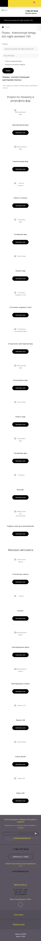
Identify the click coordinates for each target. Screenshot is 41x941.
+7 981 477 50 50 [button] (20, 849)
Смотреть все (20, 133)
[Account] (16, 3)
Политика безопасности (22, 838)
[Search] (37, 20)
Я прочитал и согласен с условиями (21, 839)
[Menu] (4, 3)
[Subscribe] (35, 833)
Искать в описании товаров (15, 64)
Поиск (5, 44)
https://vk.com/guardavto (20, 904)
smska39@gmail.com (20, 871)
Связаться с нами (20, 857)
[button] (32, 11)
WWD (24, 934)
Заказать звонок (31, 13)
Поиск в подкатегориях (13, 61)
